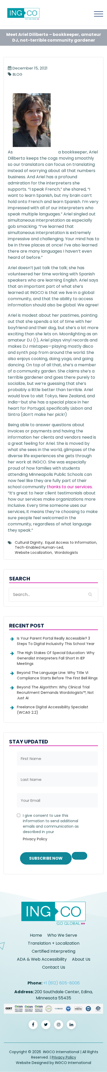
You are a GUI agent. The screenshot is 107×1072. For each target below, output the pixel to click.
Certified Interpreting (53, 951)
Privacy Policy (35, 839)
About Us (81, 959)
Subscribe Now (46, 858)
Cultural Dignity (29, 542)
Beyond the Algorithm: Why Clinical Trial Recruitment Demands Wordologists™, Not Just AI (55, 693)
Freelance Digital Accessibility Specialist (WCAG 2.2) (52, 709)
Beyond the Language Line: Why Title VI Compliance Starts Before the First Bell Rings (57, 675)
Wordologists (66, 552)
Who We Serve (62, 935)
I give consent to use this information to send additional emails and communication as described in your (51, 827)
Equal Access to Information (70, 542)
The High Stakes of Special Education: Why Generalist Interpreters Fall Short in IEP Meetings (56, 658)
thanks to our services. (70, 487)
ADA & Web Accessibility (42, 959)
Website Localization (33, 552)
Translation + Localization (53, 943)
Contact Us (53, 967)
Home (36, 935)
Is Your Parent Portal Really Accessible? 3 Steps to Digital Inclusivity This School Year (56, 641)
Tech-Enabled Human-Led (39, 547)
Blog (17, 74)
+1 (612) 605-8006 (61, 983)
